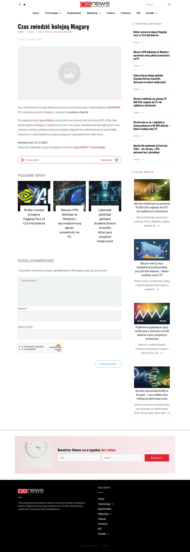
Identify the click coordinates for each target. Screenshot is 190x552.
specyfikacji (46, 120)
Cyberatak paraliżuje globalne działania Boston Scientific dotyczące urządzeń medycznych (149, 79)
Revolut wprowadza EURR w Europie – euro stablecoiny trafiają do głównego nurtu (152, 394)
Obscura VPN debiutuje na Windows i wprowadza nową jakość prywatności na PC (69, 223)
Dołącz (157, 458)
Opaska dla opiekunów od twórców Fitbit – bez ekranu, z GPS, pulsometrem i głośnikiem (150, 149)
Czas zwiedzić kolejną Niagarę (53, 26)
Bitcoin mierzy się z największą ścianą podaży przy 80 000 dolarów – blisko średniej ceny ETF (151, 125)
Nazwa (23, 308)
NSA (113, 129)
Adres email (26, 326)
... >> (158, 225)
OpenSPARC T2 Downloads (89, 147)
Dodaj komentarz (108, 364)
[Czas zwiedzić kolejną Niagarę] (69, 73)
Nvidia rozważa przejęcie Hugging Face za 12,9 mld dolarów (150, 33)
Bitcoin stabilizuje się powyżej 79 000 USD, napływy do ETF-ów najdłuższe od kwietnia (149, 102)
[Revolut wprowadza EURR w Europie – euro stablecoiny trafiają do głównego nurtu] (152, 377)
